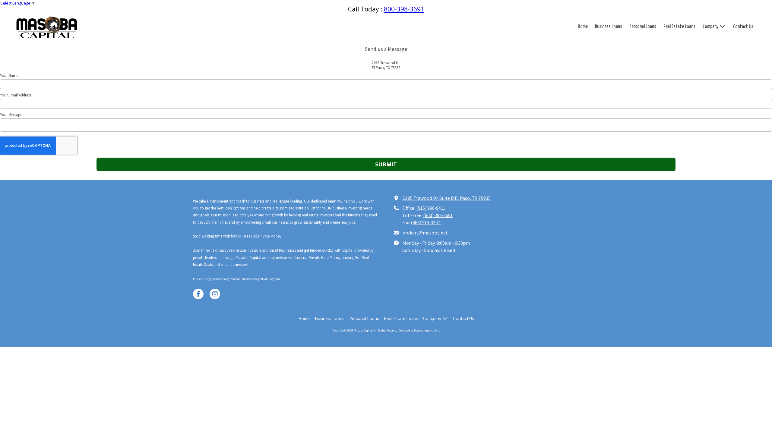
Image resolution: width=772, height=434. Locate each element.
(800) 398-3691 (438, 215)
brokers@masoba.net (425, 232)
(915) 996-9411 (430, 208)
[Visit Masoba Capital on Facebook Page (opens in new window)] (198, 294)
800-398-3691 (404, 9)
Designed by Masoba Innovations (419, 330)
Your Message (11, 114)
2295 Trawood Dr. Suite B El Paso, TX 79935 (446, 198)
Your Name (9, 75)
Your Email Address (15, 95)
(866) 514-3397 (426, 222)
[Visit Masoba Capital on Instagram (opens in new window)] (215, 294)
